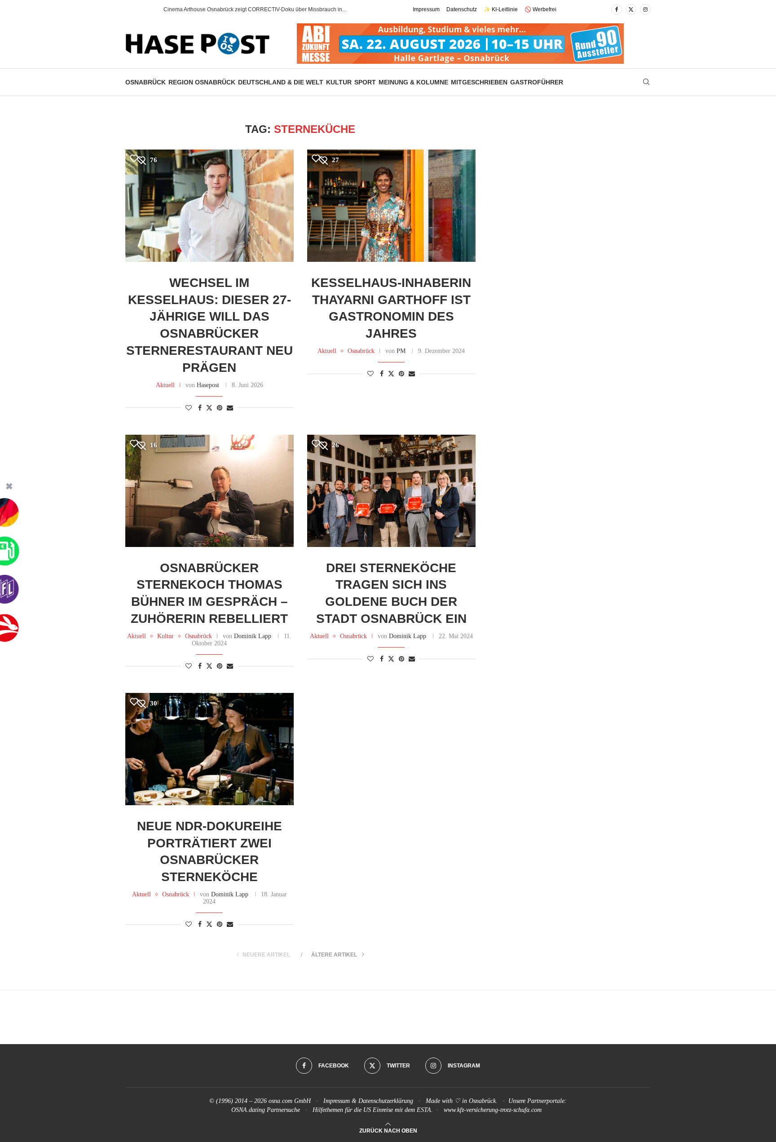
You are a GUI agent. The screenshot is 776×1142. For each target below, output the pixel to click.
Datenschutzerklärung (385, 1101)
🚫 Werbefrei (540, 9)
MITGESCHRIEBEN (479, 82)
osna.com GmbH (290, 1101)
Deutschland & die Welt (280, 82)
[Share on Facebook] (200, 408)
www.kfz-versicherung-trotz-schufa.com (493, 1110)
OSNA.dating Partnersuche (265, 1110)
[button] (147, 9)
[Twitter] (631, 9)
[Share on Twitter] (209, 408)
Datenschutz (461, 9)
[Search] (646, 82)
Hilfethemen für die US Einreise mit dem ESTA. (373, 1110)
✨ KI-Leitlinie (501, 9)
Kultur (339, 82)
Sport (365, 82)
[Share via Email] (230, 408)
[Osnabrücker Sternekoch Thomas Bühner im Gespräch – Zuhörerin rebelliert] (209, 491)
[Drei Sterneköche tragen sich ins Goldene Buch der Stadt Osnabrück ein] (391, 491)
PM (401, 351)
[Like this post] (188, 408)
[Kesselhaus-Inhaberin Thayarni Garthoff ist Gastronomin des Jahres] (391, 206)
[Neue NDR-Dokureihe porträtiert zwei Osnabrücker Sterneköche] (209, 749)
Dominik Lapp (252, 636)
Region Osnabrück (201, 82)
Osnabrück (145, 82)
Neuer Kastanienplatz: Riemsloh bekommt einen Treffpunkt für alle (244, 9)
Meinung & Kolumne (413, 82)
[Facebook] (616, 9)
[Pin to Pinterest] (219, 408)
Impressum (426, 9)
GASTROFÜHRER (536, 82)
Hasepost (208, 385)
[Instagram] (645, 9)
